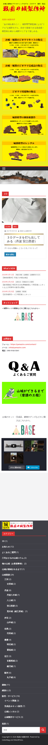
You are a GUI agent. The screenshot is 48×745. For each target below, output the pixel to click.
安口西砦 (7, 226)
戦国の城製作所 (8, 19)
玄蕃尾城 (11, 660)
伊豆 (6, 617)
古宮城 (10, 583)
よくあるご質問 (9, 552)
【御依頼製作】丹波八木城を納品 (15, 277)
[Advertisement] (24, 497)
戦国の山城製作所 (26, 231)
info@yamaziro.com (17, 347)
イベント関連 (10, 700)
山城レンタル (10, 711)
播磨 (6, 639)
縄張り (15, 226)
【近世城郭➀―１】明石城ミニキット (16, 294)
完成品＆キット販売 (27, 282)
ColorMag (6, 740)
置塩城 (10, 649)
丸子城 (10, 677)
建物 (4, 684)
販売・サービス (9, 696)
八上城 (10, 600)
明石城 (24, 291)
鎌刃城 (10, 666)
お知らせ (18, 282)
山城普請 (26, 275)
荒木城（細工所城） (16, 611)
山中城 (10, 622)
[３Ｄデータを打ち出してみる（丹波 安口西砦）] (24, 210)
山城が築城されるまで (12, 569)
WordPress (18, 740)
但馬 (6, 628)
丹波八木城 (19, 275)
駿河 (6, 672)
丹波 (6, 590)
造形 (4, 723)
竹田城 (10, 633)
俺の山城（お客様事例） (13, 563)
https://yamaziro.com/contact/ (23, 344)
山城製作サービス (35, 275)
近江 (6, 656)
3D (3, 541)
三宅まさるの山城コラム (13, 558)
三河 (6, 579)
